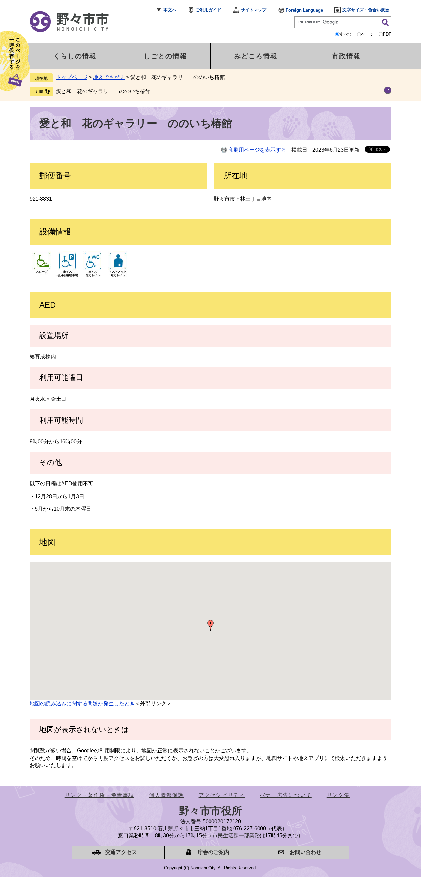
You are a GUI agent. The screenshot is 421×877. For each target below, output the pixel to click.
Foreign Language (304, 10)
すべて (345, 34)
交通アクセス (121, 852)
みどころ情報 (256, 56)
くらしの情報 (75, 56)
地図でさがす (109, 77)
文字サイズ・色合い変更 (365, 9)
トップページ (71, 77)
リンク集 (338, 795)
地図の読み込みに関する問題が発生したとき (82, 703)
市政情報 (346, 56)
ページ (367, 34)
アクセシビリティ (222, 795)
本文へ (169, 9)
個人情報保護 (166, 795)
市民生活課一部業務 (236, 835)
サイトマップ (253, 9)
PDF (387, 34)
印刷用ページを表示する (257, 150)
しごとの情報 (165, 56)
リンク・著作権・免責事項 (99, 795)
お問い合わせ (305, 852)
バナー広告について (285, 795)
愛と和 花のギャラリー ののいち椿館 (103, 91)
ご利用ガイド (208, 9)
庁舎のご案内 (213, 852)
